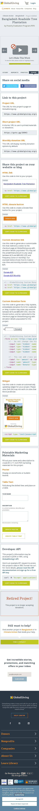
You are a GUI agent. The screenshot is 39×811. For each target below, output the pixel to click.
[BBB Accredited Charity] (19, 782)
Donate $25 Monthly (12, 275)
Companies (28, 9)
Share (33, 72)
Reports (14, 72)
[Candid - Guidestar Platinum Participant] (11, 782)
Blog (34, 9)
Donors (5, 734)
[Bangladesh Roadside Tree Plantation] (13, 409)
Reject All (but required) (19, 804)
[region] (19, 798)
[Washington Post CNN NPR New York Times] (19, 775)
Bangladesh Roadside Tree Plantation (19, 184)
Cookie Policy (19, 795)
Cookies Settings (19, 808)
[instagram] (19, 723)
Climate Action (8, 16)
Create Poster (11, 529)
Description (7, 506)
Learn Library (9, 763)
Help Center (19, 715)
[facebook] (10, 723)
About (13, 9)
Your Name (6, 494)
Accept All (19, 799)
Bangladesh (20, 16)
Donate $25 (8, 272)
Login (33, 3)
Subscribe (19, 679)
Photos (24, 72)
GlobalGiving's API (10, 559)
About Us (7, 756)
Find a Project (19, 642)
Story (5, 72)
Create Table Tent (13, 536)
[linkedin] (29, 723)
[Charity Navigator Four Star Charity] (4, 782)
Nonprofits (19, 9)
